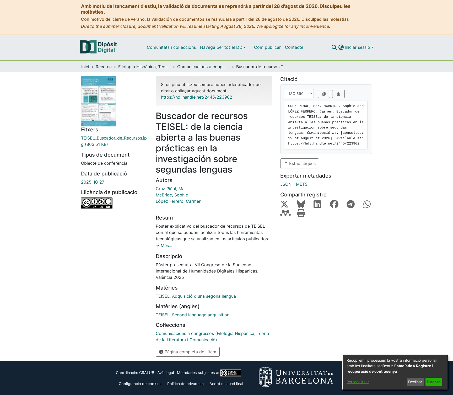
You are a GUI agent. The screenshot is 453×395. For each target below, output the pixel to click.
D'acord (434, 382)
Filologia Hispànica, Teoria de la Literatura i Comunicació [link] (144, 66)
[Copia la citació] (324, 94)
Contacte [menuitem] (294, 47)
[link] (114, 141)
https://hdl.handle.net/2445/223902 (196, 97)
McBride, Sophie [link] (172, 195)
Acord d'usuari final (226, 383)
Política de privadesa (185, 383)
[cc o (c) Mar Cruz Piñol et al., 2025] (114, 203)
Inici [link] (85, 66)
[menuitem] (223, 47)
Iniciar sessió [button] (358, 47)
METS (302, 184)
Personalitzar (358, 382)
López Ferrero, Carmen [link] (178, 201)
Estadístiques (302, 163)
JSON (286, 184)
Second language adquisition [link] (200, 314)
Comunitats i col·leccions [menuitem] (171, 47)
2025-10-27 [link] (92, 182)
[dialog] (395, 372)
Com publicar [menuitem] (267, 47)
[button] (334, 47)
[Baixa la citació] (338, 94)
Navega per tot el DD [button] (221, 47)
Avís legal (165, 372)
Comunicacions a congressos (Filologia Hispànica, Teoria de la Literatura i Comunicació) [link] (203, 66)
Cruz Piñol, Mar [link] (171, 188)
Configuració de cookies (140, 383)
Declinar (415, 382)
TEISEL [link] (163, 296)
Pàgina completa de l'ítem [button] (189, 351)
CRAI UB (146, 372)
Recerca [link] (104, 66)
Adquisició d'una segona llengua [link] (204, 296)
